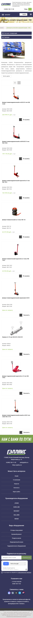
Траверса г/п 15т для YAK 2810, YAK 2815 (12, 337)
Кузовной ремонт (16, 534)
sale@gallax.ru (24, 462)
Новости (16, 483)
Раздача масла (16, 538)
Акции (16, 476)
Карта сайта (16, 491)
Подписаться (26, 557)
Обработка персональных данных (16, 616)
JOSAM (16, 503)
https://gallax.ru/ (17, 465)
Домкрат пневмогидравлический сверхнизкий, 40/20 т (16, 298)
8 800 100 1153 (16, 583)
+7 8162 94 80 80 (16, 581)
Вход (25, 9)
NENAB (17, 518)
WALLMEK (16, 515)
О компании (16, 480)
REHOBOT (16, 511)
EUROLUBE (16, 507)
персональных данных (24, 572)
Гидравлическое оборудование (16, 546)
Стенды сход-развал (16, 530)
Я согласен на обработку (17, 572)
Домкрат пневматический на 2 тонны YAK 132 (13, 219)
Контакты (16, 487)
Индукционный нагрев (16, 542)
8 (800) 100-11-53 (9, 9)
